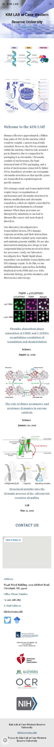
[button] (3, 4)
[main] (27, 19)
